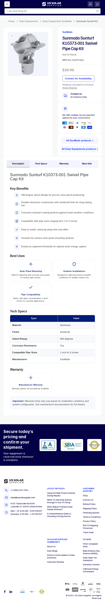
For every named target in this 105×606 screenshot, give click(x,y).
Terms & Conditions (92, 516)
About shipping (69, 88)
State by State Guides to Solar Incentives (61, 556)
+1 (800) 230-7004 (19, 490)
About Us (51, 546)
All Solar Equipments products (79, 149)
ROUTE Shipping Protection (90, 526)
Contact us (76, 94)
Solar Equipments (28, 21)
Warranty (64, 163)
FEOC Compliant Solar (90, 545)
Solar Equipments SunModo (57, 21)
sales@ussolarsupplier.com (23, 497)
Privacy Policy (89, 521)
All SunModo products (78, 140)
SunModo (67, 32)
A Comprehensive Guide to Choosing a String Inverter (59, 515)
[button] (7, 4)
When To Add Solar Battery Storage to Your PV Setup (59, 501)
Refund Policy (89, 504)
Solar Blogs (52, 550)
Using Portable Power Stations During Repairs (61, 494)
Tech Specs (41, 163)
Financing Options (91, 512)
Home (11, 21)
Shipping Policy (90, 508)
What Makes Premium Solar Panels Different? (60, 508)
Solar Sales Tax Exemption (90, 559)
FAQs (85, 495)
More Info (87, 163)
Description (18, 163)
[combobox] (52, 11)
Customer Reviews (55, 561)
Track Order (88, 532)
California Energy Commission (91, 570)
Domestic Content (91, 564)
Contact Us (88, 499)
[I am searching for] (97, 11)
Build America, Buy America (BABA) (91, 552)
